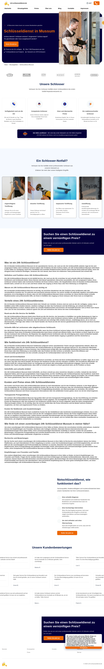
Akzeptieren (84, 647)
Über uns (48, 8)
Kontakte (71, 8)
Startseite (7, 8)
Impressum (84, 8)
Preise (36, 8)
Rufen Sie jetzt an (11, 44)
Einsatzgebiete (23, 8)
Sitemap (79, 652)
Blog (59, 8)
